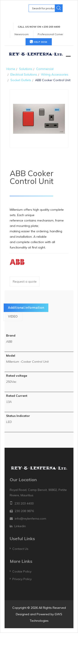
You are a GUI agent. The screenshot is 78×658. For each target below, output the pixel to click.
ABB (9, 341)
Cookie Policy (21, 571)
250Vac (11, 382)
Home (10, 69)
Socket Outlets (20, 80)
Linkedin (20, 526)
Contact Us (20, 549)
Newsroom (22, 34)
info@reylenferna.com (30, 518)
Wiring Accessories (54, 74)
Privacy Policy (22, 579)
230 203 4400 (24, 503)
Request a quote (25, 281)
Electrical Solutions (23, 74)
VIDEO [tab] (13, 316)
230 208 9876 (24, 511)
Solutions (25, 69)
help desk (40, 42)
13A (9, 402)
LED (9, 422)
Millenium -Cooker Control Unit (27, 362)
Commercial (45, 69)
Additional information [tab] (26, 307)
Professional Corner (50, 34)
